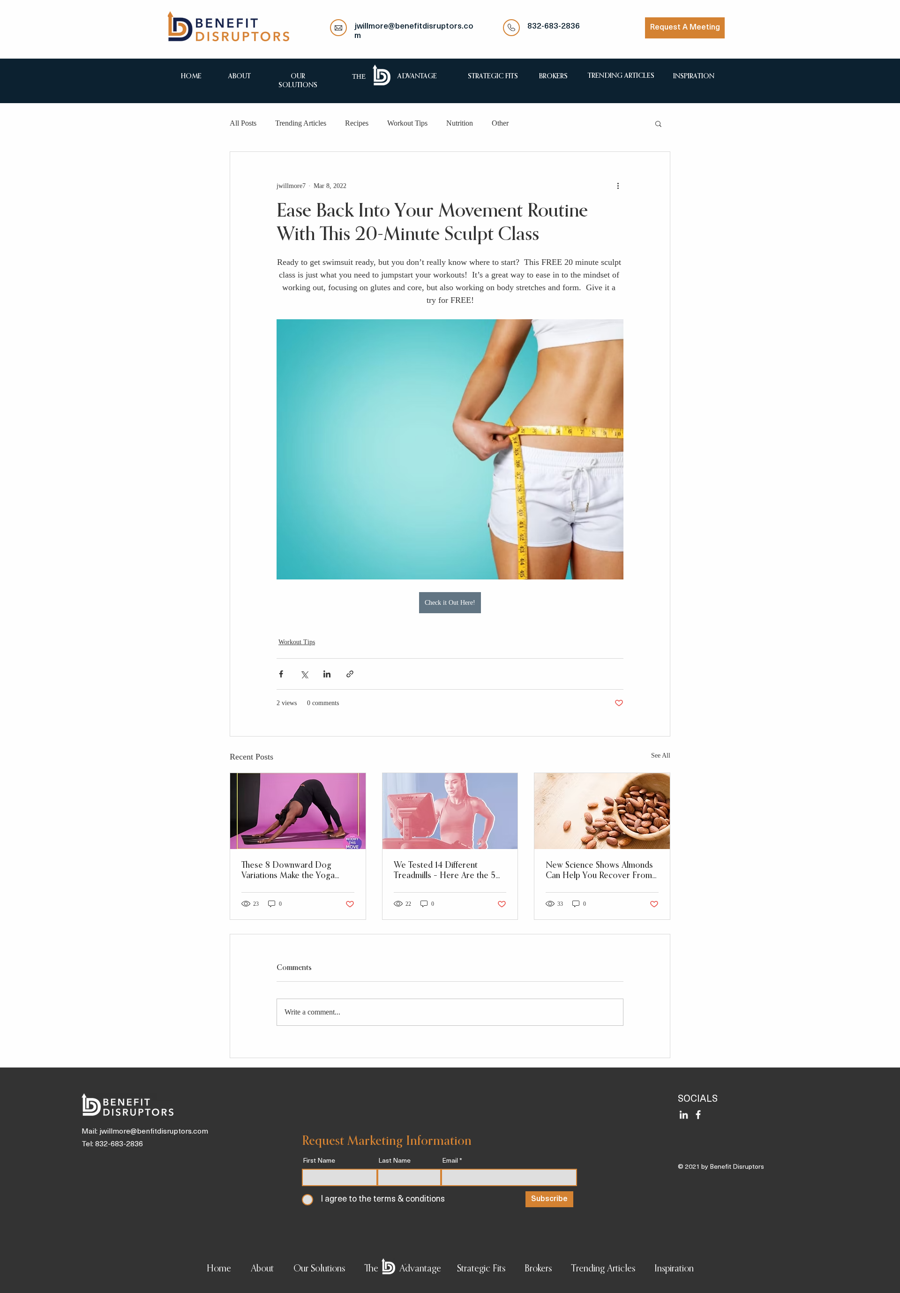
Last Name (394, 1161)
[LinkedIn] (684, 1114)
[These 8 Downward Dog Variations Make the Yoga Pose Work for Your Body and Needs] (298, 811)
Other (500, 123)
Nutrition (459, 123)
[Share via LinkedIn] (326, 673)
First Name (319, 1161)
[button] (658, 123)
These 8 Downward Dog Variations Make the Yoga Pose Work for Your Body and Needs (296, 871)
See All (660, 755)
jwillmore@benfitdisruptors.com (153, 1131)
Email (450, 1161)
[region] (239, 76)
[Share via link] (349, 673)
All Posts (243, 123)
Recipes (356, 123)
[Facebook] (698, 1114)
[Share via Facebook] (281, 673)
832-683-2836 (553, 26)
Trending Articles (300, 123)
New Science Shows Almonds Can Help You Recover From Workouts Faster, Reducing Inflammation (599, 871)
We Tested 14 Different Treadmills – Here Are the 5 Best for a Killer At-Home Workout (444, 871)
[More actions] (617, 185)
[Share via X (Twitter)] (304, 673)
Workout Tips (407, 123)
